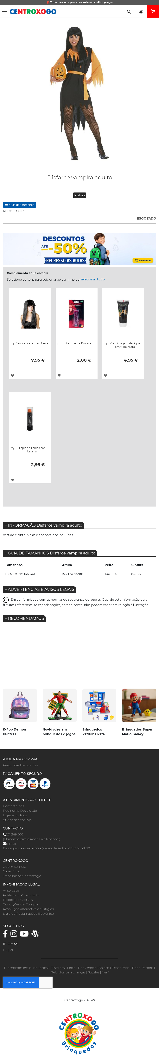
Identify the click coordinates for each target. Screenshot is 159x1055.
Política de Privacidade (21, 895)
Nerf (105, 972)
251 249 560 (14, 834)
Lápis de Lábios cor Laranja (32, 449)
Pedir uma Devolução (20, 810)
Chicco (104, 968)
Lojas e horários (15, 815)
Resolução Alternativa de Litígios (28, 909)
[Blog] (36, 935)
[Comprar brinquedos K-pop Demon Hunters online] (20, 707)
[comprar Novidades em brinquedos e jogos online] (60, 707)
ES (5, 950)
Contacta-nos (13, 806)
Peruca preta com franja (32, 343)
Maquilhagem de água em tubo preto (125, 345)
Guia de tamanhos (21, 205)
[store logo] (33, 12)
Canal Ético (11, 871)
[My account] (141, 11)
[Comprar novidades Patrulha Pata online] (99, 707)
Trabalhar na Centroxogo (22, 876)
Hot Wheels (87, 968)
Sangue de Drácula (78, 343)
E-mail (11, 844)
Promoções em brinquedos (26, 968)
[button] (12, 375)
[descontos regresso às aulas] (79, 249)
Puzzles (93, 972)
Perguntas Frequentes (20, 765)
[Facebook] (6, 935)
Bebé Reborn (142, 968)
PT (11, 950)
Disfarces (58, 968)
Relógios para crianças (68, 972)
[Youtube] (25, 935)
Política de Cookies (18, 900)
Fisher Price (121, 968)
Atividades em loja (17, 820)
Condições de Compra (20, 904)
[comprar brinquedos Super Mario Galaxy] (139, 707)
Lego (71, 968)
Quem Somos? (14, 867)
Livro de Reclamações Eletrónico (28, 913)
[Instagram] (14, 935)
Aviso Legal (11, 890)
